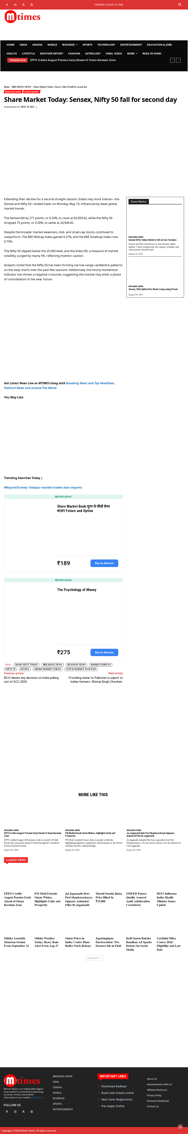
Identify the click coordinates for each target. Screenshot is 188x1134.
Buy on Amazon (104, 563)
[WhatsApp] (92, 109)
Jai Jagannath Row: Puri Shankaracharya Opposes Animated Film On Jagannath (150, 834)
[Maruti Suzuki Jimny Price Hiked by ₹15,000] (109, 879)
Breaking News (52, 664)
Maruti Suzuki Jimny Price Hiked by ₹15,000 (109, 897)
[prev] (172, 60)
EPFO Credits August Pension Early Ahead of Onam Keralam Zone (17, 899)
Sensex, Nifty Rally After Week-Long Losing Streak (153, 289)
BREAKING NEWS (21, 87)
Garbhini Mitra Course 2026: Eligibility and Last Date (168, 944)
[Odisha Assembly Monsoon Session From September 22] (17, 923)
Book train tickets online (118, 1093)
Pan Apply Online (113, 1106)
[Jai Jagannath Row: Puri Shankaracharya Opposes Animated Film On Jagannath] (155, 815)
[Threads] (31, 5)
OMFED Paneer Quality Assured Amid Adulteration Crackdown (138, 899)
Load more (92, 957)
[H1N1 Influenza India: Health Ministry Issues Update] (170, 879)
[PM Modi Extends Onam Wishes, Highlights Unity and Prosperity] (94, 815)
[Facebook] (7, 5)
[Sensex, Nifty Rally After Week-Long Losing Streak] (155, 271)
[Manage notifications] (180, 1127)
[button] (180, 4)
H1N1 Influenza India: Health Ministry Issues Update (167, 899)
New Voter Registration (117, 1099)
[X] (23, 5)
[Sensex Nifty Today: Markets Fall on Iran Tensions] (155, 222)
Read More (37, 1097)
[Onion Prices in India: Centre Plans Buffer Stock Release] (78, 923)
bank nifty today (26, 664)
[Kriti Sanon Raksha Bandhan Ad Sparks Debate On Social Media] (139, 923)
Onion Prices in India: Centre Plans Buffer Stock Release (78, 942)
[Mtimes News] (31, 16)
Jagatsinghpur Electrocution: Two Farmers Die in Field (108, 942)
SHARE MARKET (31, 91)
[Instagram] (15, 5)
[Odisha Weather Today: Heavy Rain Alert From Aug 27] (48, 923)
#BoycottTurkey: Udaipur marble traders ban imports (43, 487)
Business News (76, 664)
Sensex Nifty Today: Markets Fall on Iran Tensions (152, 239)
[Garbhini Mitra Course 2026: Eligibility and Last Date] (170, 923)
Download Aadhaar (114, 1086)
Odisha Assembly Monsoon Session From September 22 (16, 942)
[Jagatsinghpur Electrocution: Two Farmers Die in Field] (109, 923)
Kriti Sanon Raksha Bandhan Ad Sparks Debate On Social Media (139, 944)
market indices (101, 664)
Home (7, 87)
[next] (178, 60)
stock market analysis (81, 669)
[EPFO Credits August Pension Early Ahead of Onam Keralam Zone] (33, 815)
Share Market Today (47, 669)
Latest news (16, 860)
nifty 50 (10, 669)
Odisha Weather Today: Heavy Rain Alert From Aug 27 (46, 942)
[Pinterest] (84, 109)
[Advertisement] (125, 25)
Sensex (24, 669)
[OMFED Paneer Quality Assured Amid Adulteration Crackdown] (139, 879)
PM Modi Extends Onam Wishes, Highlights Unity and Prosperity (73, 60)
